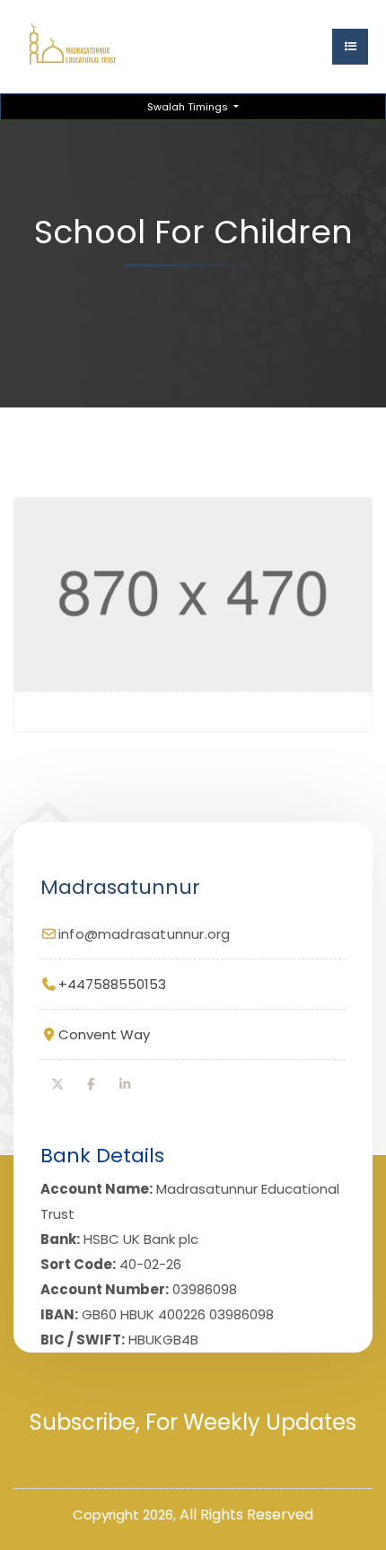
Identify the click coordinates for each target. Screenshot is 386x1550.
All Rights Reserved (246, 1514)
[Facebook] (91, 1084)
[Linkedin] (125, 1084)
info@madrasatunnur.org (144, 933)
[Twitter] (57, 1084)
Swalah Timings (189, 107)
